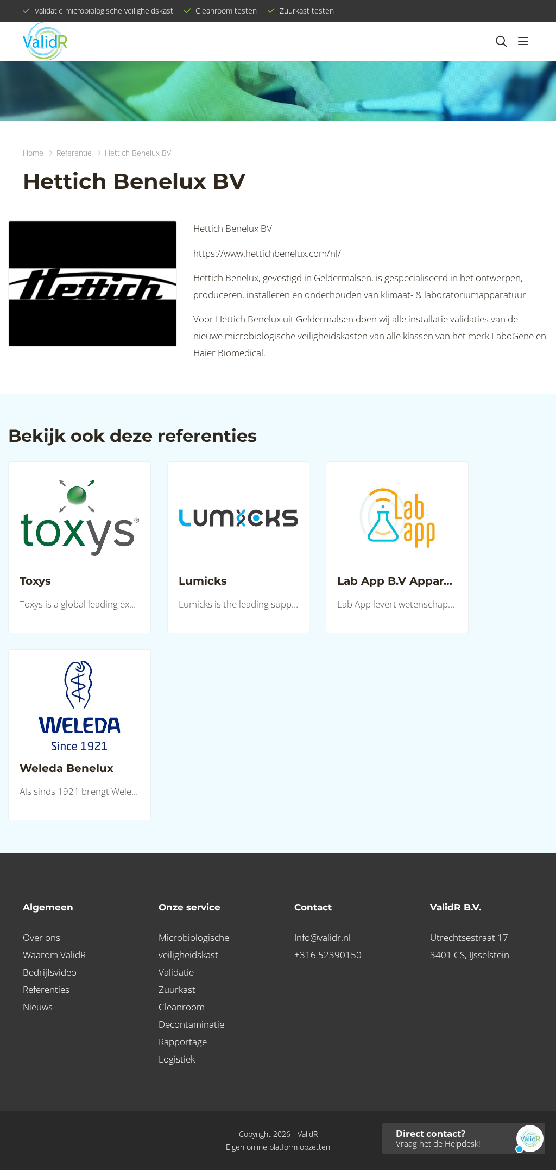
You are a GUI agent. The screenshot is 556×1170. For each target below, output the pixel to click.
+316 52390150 (328, 954)
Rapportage (183, 1041)
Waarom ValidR (54, 954)
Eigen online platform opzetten (278, 1147)
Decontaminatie (191, 1024)
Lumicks (203, 580)
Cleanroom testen (225, 10)
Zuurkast (177, 989)
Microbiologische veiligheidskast (194, 946)
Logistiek (177, 1059)
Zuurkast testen (305, 10)
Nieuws (38, 1007)
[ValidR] (45, 41)
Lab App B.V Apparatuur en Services (397, 580)
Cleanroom (182, 1007)
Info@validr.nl (322, 937)
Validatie (176, 972)
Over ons (41, 937)
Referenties (46, 989)
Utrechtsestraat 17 (469, 937)
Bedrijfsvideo (50, 972)
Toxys (35, 580)
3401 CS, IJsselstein (469, 954)
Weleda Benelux (66, 768)
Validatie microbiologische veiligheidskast (103, 10)
